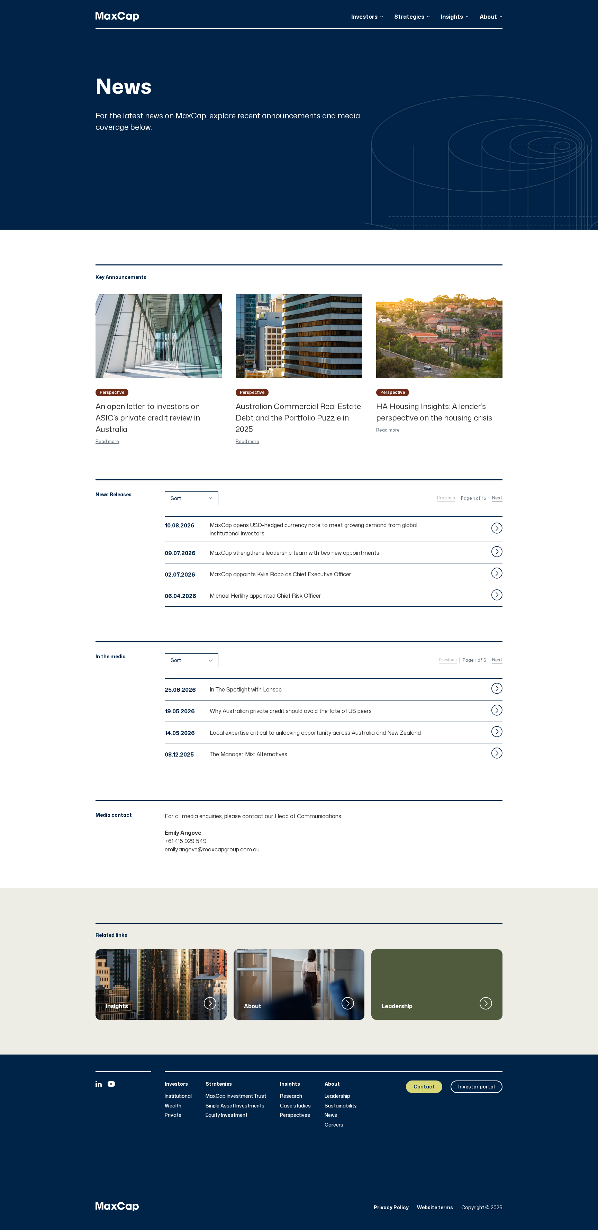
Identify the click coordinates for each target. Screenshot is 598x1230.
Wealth (173, 1105)
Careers (334, 1124)
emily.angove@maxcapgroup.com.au (212, 849)
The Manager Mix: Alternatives (248, 754)
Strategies (409, 16)
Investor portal (476, 1086)
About (488, 16)
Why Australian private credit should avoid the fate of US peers (291, 711)
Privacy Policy (391, 1207)
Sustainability (341, 1105)
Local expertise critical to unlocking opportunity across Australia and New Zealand (315, 732)
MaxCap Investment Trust (236, 1096)
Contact (424, 1086)
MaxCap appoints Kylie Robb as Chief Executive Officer (280, 574)
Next (497, 498)
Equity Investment (226, 1115)
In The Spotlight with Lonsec (246, 689)
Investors (364, 16)
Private (173, 1115)
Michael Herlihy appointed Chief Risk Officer (265, 595)
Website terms (435, 1207)
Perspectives (295, 1115)
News (331, 1115)
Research (291, 1096)
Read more (107, 441)
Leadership (337, 1096)
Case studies (295, 1105)
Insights (452, 16)
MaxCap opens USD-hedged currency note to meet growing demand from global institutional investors (313, 529)
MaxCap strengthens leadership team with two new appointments (294, 553)
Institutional (178, 1096)
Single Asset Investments (235, 1105)
